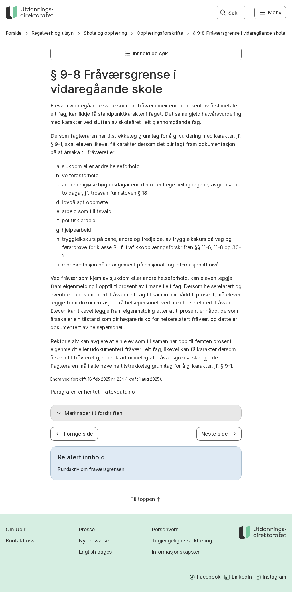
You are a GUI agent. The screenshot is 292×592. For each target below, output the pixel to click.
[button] (146, 413)
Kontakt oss (20, 541)
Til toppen (142, 499)
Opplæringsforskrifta (160, 33)
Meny (274, 12)
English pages (95, 552)
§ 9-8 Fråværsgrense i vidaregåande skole (239, 33)
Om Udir (15, 529)
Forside (13, 33)
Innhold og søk (150, 53)
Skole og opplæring (105, 33)
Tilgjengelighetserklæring (182, 541)
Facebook (209, 577)
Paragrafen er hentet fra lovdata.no (92, 392)
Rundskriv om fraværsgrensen (91, 469)
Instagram (274, 577)
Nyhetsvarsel (94, 541)
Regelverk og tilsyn (52, 33)
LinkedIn (242, 577)
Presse (87, 529)
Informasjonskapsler (176, 552)
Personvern (165, 529)
